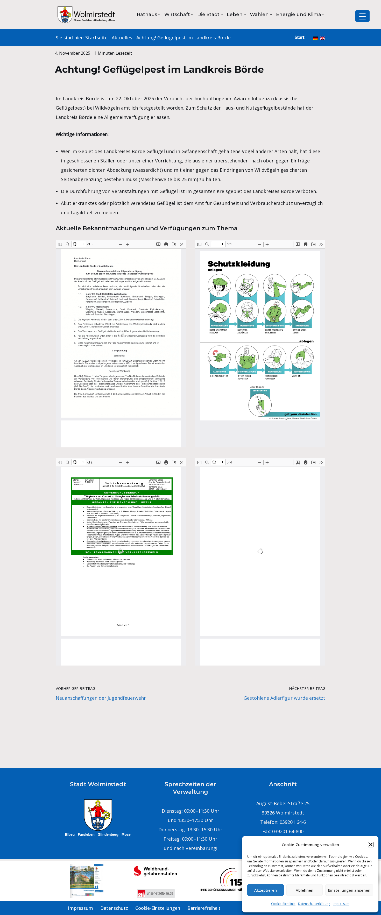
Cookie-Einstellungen (157, 908)
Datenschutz (114, 908)
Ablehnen (304, 890)
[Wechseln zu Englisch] (322, 37)
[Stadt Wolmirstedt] (87, 14)
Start (300, 37)
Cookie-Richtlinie (283, 904)
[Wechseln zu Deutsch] (315, 37)
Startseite (96, 37)
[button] (370, 844)
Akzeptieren (265, 890)
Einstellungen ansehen (349, 890)
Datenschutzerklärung (314, 904)
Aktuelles (122, 37)
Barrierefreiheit (204, 908)
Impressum (341, 904)
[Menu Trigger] (362, 16)
